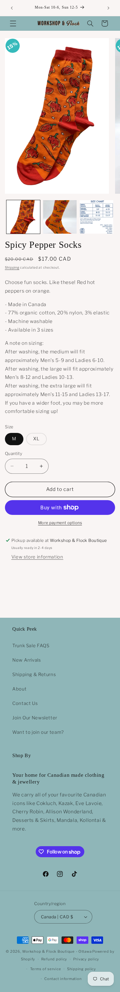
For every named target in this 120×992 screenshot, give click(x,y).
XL (36, 439)
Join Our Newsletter (34, 718)
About (19, 689)
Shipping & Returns (34, 674)
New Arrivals (26, 660)
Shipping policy (81, 969)
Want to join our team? (38, 732)
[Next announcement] (108, 8)
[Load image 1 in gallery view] (23, 217)
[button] (13, 23)
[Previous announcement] (11, 8)
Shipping (12, 268)
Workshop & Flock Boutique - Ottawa (56, 951)
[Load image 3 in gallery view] (96, 217)
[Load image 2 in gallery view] (60, 217)
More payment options (60, 522)
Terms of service (45, 969)
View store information (37, 557)
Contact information (63, 979)
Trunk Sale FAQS (30, 645)
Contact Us (25, 703)
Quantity (13, 453)
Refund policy (54, 959)
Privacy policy (86, 959)
